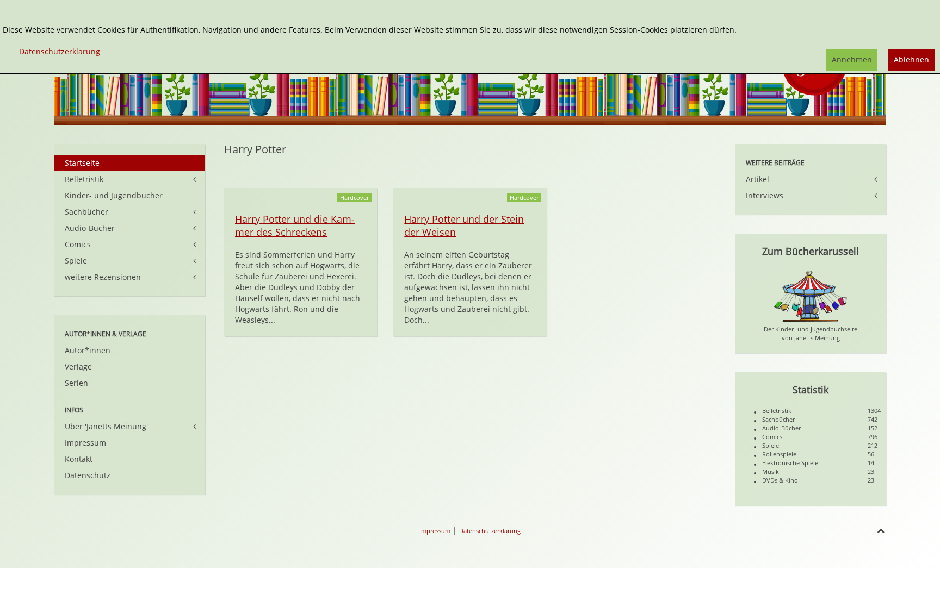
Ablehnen (911, 59)
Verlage (78, 366)
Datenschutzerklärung (490, 531)
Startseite (82, 163)
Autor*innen (87, 350)
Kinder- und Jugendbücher (114, 195)
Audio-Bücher (90, 228)
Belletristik (84, 179)
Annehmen (852, 59)
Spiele (76, 260)
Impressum (85, 442)
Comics (78, 244)
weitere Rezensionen (103, 277)
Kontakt (78, 459)
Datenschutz (87, 475)
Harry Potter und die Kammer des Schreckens (295, 225)
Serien (76, 383)
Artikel (757, 179)
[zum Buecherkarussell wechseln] (810, 296)
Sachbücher (86, 211)
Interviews (764, 195)
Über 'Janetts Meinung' (106, 426)
